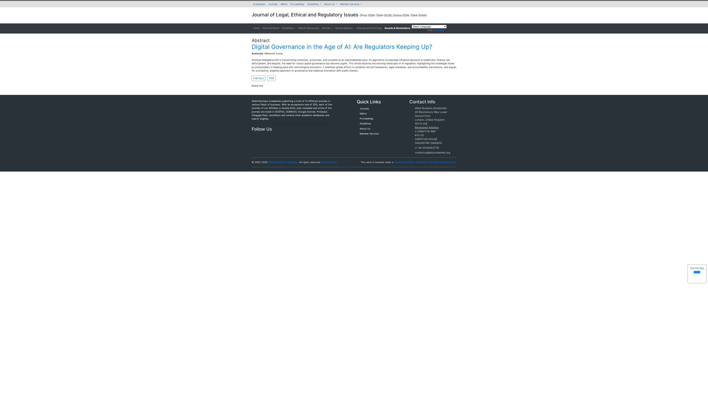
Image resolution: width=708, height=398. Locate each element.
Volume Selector (344, 28)
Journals (273, 4)
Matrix (284, 4)
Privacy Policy (329, 162)
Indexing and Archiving (368, 28)
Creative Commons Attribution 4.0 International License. (425, 162)
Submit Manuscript (308, 28)
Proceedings (297, 4)
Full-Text (258, 78)
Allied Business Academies (283, 162)
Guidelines (313, 4)
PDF (271, 78)
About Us (329, 4)
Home (256, 28)
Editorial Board (271, 28)
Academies (259, 4)
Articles (326, 28)
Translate (439, 30)
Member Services (350, 4)
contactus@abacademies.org (432, 152)
